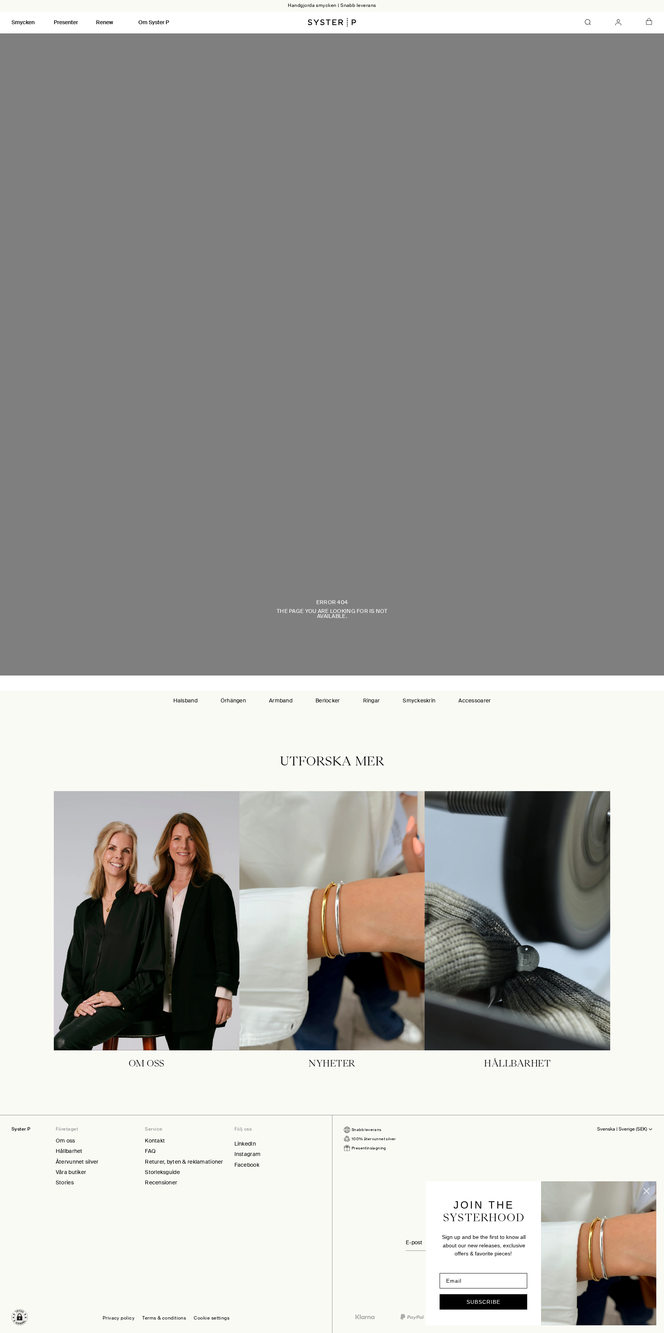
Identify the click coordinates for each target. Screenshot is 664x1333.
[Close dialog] (646, 1191)
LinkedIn (245, 1143)
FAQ (150, 1151)
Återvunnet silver (77, 1161)
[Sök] (588, 22)
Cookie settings (211, 1318)
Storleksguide (162, 1172)
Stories (65, 1182)
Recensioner (161, 1182)
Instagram (247, 1154)
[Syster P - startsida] (332, 22)
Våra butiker (71, 1172)
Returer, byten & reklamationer (184, 1161)
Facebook (246, 1164)
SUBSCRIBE (483, 1302)
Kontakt (155, 1140)
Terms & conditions (164, 1318)
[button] (20, 1317)
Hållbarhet (69, 1151)
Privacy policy (118, 1318)
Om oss (65, 1140)
